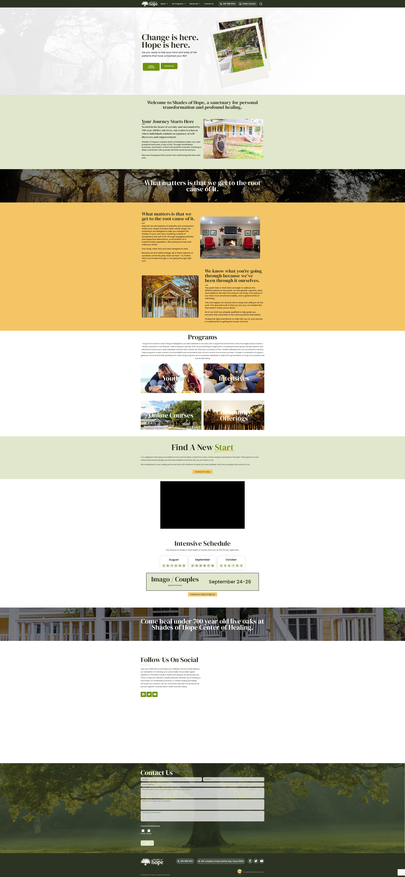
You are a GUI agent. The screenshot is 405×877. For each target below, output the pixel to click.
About (163, 4)
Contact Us (209, 4)
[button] (260, 3)
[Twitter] (149, 694)
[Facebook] (143, 694)
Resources (194, 4)
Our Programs (177, 4)
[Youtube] (155, 694)
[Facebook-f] (250, 862)
